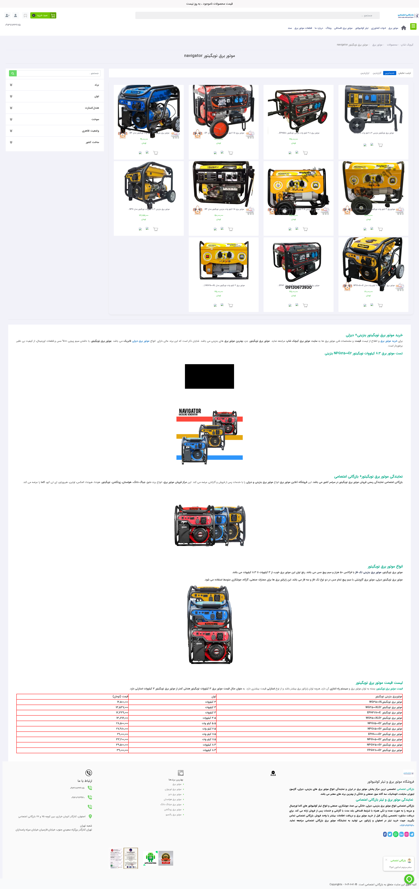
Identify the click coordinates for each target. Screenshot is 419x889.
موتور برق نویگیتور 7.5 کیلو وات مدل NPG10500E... (373, 285)
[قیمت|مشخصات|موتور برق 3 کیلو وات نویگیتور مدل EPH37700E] (298, 260)
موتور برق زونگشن (172, 809)
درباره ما (319, 28)
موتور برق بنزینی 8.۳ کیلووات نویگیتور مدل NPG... (149, 209)
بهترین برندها (176, 780)
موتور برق (393, 28)
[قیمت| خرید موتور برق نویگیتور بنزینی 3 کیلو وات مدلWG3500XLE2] (373, 184)
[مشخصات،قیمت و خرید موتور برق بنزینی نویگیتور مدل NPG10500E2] (373, 260)
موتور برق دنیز (174, 794)
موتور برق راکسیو (173, 814)
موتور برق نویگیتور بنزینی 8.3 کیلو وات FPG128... (373, 132)
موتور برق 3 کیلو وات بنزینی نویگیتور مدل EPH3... (298, 285)
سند (290, 28)
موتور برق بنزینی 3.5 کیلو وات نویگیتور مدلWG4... (298, 209)
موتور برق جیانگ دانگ (170, 804)
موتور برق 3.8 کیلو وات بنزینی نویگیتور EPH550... (298, 132)
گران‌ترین (377, 73)
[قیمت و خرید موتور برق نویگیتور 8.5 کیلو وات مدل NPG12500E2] (149, 184)
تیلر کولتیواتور (361, 28)
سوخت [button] (95, 119)
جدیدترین (389, 73)
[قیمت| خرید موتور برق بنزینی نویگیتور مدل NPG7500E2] (149, 108)
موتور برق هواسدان (172, 799)
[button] (43, 15)
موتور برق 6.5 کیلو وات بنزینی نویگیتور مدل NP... (223, 209)
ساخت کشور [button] (92, 142)
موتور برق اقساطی (343, 28)
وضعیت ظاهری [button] (90, 131)
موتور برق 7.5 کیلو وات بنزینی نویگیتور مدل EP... (223, 132)
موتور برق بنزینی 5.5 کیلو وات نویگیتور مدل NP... (148, 132)
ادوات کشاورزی (378, 28)
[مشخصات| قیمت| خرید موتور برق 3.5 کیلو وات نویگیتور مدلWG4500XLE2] (298, 184)
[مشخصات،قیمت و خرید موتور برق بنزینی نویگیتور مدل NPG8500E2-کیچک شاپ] (224, 184)
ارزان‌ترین (365, 73)
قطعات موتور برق (303, 28)
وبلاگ (328, 28)
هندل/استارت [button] (92, 108)
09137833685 (13, 25)
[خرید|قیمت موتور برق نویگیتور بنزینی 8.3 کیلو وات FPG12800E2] (373, 108)
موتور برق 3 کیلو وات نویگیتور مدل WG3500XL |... (224, 285)
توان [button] (96, 96)
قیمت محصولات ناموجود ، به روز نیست (209, 3)
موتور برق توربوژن (173, 789)
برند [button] (97, 85)
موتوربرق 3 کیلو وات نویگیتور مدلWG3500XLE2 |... (373, 209)
